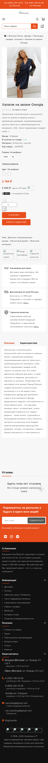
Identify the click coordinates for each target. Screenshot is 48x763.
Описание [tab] (9, 343)
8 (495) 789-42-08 (35, 3)
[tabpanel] (24, 391)
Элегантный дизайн (19, 241)
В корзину (14, 215)
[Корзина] (43, 19)
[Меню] (4, 19)
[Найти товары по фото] (42, 26)
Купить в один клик (16, 222)
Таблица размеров (10, 164)
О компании (9, 548)
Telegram (22, 693)
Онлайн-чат (11, 693)
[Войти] (37, 19)
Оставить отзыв (19, 110)
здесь (26, 303)
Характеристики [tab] (28, 343)
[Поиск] (34, 26)
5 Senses (14, 136)
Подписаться (36, 520)
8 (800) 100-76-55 (14, 3)
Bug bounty (11, 720)
